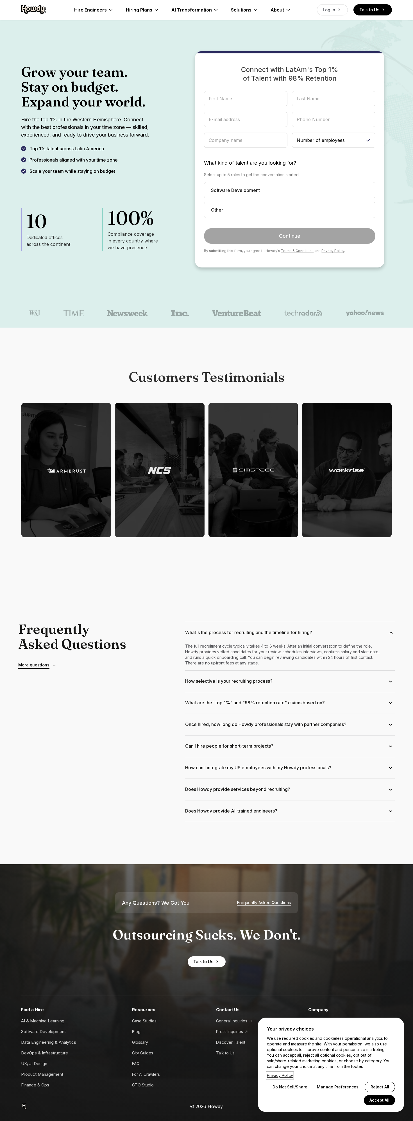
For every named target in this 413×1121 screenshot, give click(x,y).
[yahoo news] (365, 313)
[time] (73, 313)
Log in (329, 9)
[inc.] (180, 313)
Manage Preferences (337, 1086)
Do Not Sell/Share (290, 1086)
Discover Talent (230, 1042)
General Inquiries (231, 1020)
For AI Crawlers (146, 1074)
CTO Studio (143, 1085)
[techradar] (303, 313)
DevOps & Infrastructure (44, 1053)
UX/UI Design (34, 1063)
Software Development (43, 1031)
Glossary (140, 1042)
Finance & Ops (35, 1085)
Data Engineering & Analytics (48, 1042)
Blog (136, 1031)
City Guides (142, 1052)
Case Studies (144, 1020)
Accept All (379, 1100)
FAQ (136, 1063)
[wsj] (34, 313)
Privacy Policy (332, 251)
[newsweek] (127, 313)
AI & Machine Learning (42, 1021)
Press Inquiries (229, 1031)
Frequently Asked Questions (264, 902)
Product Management (42, 1074)
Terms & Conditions (297, 251)
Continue (289, 236)
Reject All (380, 1086)
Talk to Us (369, 9)
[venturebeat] (236, 313)
